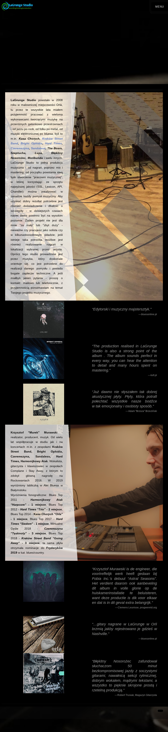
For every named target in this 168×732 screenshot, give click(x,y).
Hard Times (53, 143)
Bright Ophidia (31, 143)
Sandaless (38, 148)
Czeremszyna (20, 148)
